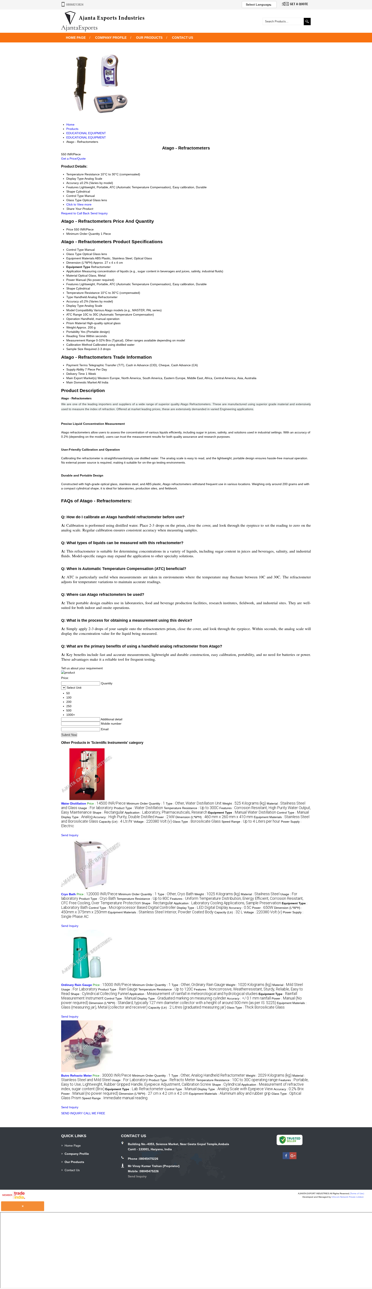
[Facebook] (286, 1158)
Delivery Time (75, 373)
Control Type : (293, 812)
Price (69, 229)
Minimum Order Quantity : (146, 803)
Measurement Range (80, 340)
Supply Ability (75, 369)
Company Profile (111, 37)
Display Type (75, 305)
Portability (73, 331)
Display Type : (77, 817)
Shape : (108, 812)
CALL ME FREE (94, 1113)
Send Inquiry (99, 213)
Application (73, 271)
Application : (166, 812)
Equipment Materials (80, 258)
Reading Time (75, 336)
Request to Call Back (75, 213)
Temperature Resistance (83, 292)
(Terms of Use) (357, 1193)
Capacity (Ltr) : (116, 821)
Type (69, 297)
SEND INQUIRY (72, 1113)
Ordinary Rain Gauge (76, 985)
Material (71, 275)
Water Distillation (73, 803)
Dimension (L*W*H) (79, 262)
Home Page (76, 37)
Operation (73, 319)
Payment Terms (77, 365)
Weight (71, 327)
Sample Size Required (81, 349)
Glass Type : (197, 821)
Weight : (244, 803)
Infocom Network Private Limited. (348, 1197)
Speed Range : (251, 821)
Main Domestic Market (81, 382)
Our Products (149, 37)
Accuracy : (123, 817)
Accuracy (72, 301)
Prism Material (76, 323)
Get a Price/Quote (73, 158)
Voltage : (152, 821)
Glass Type (74, 254)
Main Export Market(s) (81, 378)
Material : (260, 894)
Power (70, 280)
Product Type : (138, 808)
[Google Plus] (293, 1158)
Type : (194, 803)
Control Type (75, 249)
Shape (70, 288)
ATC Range (74, 314)
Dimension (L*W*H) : (214, 817)
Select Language (258, 4)
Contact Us (182, 37)
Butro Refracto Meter (76, 1075)
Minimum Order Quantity (83, 233)
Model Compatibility (79, 310)
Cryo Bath (68, 894)
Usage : (95, 808)
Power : (165, 817)
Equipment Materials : (161, 912)
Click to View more (78, 204)
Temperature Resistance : (191, 808)
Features (72, 284)
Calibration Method (79, 344)
